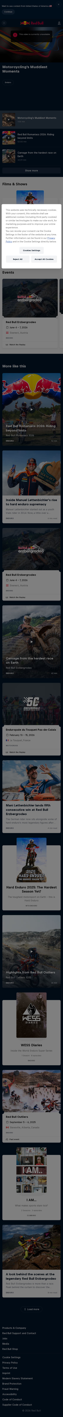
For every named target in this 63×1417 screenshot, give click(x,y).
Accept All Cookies (44, 259)
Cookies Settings (31, 250)
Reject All (17, 259)
